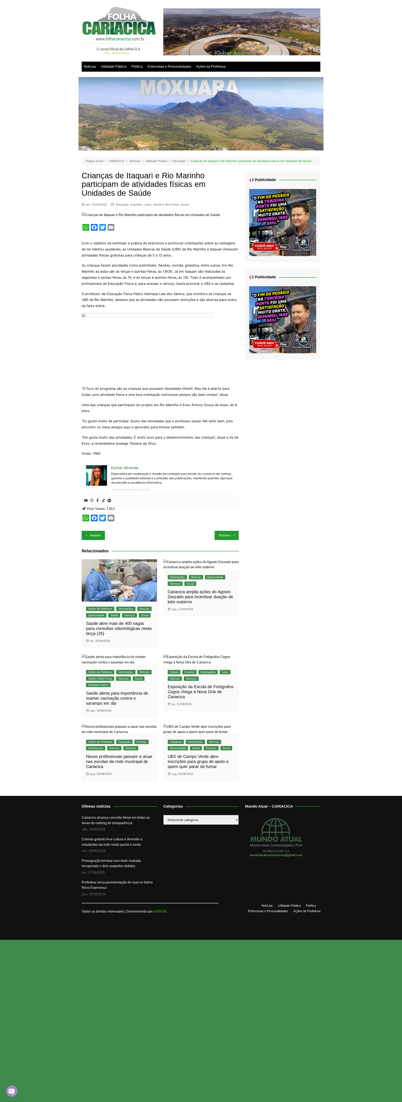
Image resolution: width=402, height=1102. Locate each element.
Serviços (129, 615)
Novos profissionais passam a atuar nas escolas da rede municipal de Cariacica (119, 761)
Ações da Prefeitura (210, 66)
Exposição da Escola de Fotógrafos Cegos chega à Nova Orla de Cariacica (200, 691)
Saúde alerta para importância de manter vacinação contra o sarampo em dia (117, 698)
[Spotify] (109, 501)
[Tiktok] (103, 501)
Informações (125, 608)
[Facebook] (97, 501)
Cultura (174, 672)
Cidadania (176, 741)
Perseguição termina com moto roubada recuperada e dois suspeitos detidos (111, 863)
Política (137, 66)
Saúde (114, 615)
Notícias (90, 66)
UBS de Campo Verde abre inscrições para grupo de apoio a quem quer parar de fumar (198, 761)
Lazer (148, 204)
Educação (122, 204)
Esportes (136, 204)
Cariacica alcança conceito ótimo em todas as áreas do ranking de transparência (116, 820)
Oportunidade (96, 615)
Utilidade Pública (113, 66)
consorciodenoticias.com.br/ (130, 489)
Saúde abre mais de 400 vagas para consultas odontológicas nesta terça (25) (119, 628)
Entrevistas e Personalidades (169, 66)
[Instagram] (92, 501)
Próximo (224, 535)
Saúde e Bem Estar (166, 204)
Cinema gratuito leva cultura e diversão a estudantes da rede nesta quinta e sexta (112, 841)
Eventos (189, 672)
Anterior (95, 535)
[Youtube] (86, 501)
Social (185, 204)
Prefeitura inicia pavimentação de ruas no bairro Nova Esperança (117, 885)
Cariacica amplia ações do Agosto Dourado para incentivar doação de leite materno (200, 596)
